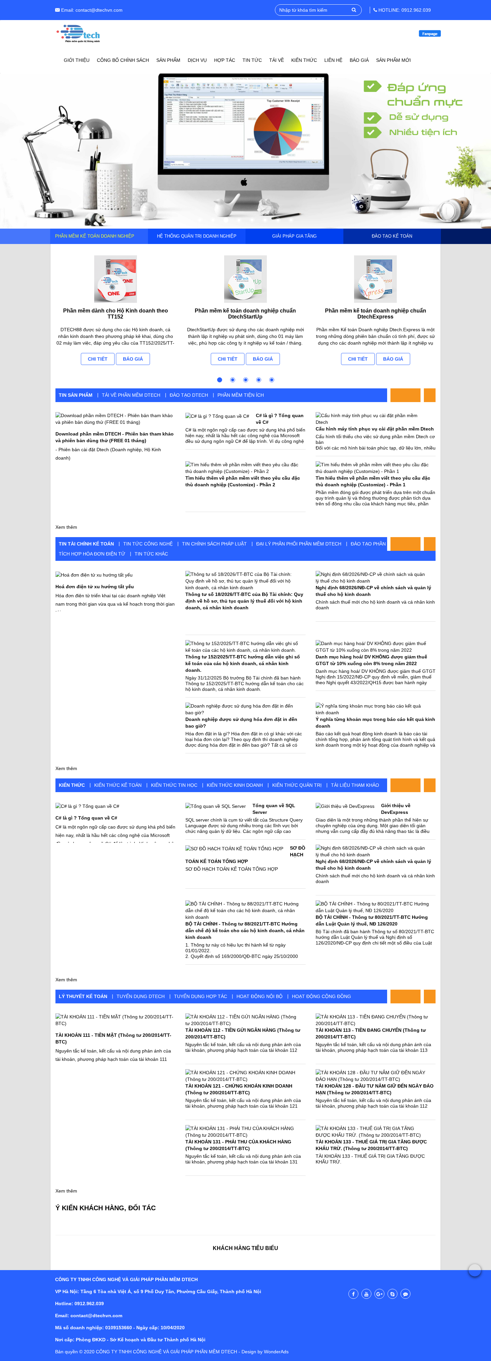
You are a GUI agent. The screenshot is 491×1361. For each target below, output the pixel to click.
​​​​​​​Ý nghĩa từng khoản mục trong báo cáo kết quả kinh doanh (375, 723)
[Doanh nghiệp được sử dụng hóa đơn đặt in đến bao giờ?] (242, 709)
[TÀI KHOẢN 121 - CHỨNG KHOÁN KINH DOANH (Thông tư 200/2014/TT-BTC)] (242, 1076)
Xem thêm (66, 527)
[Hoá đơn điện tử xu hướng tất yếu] (94, 574)
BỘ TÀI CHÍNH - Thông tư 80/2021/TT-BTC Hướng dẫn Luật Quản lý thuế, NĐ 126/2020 (372, 920)
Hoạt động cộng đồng (321, 996)
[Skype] (392, 1294)
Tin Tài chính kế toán (86, 543)
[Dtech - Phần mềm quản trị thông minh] (78, 33)
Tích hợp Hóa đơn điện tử (92, 553)
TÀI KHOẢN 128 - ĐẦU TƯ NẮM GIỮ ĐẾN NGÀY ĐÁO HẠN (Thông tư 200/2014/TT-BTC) (375, 1089)
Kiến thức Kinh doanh (235, 785)
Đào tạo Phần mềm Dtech (383, 543)
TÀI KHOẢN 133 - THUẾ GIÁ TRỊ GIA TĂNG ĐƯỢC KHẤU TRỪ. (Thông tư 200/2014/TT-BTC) (371, 1145)
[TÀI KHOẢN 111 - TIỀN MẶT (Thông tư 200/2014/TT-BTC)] (115, 1019)
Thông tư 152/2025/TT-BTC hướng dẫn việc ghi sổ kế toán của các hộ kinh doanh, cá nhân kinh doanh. (242, 663)
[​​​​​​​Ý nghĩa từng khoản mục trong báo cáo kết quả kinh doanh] (372, 709)
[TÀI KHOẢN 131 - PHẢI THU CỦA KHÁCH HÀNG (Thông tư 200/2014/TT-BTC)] (242, 1131)
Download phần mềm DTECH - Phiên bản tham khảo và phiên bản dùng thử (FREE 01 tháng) (114, 437)
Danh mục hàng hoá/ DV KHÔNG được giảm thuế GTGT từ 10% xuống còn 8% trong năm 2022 (371, 660)
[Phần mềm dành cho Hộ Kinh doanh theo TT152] (115, 278)
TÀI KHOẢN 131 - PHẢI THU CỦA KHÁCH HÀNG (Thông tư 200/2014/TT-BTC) (238, 1145)
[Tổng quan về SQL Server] (215, 805)
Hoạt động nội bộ (259, 996)
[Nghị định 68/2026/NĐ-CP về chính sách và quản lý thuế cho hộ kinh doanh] (372, 577)
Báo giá (133, 359)
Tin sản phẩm (76, 395)
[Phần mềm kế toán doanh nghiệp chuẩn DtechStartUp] (245, 278)
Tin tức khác (151, 553)
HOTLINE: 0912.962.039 (404, 10)
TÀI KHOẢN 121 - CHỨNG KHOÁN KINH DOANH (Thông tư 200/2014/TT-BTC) (238, 1089)
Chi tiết (98, 359)
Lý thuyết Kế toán (83, 996)
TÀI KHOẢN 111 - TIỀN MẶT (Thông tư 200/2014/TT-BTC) (113, 1038)
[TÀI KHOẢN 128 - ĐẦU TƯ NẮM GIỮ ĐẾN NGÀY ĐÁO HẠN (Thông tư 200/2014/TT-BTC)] (372, 1076)
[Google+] (379, 1294)
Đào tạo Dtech (189, 395)
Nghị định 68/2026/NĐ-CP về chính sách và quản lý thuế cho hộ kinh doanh (373, 591)
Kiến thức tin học (174, 785)
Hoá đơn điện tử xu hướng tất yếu (94, 586)
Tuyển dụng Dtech (141, 996)
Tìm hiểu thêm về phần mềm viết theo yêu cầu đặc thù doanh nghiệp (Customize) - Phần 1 (373, 481)
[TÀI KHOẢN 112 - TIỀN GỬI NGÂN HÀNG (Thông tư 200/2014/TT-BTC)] (242, 1020)
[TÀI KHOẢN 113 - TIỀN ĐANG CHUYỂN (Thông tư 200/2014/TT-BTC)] (372, 1020)
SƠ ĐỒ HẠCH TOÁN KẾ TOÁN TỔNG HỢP (245, 854)
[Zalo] (405, 1294)
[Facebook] (353, 1294)
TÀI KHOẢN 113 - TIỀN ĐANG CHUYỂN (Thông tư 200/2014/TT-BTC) (371, 1033)
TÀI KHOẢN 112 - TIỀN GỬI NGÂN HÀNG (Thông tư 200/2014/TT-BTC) (242, 1033)
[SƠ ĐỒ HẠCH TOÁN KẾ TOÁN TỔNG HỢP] (234, 848)
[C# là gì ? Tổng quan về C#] (217, 415)
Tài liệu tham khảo (355, 785)
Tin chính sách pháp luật (214, 543)
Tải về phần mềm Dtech (131, 395)
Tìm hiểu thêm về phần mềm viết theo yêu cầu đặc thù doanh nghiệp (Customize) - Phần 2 (242, 481)
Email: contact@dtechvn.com (91, 10)
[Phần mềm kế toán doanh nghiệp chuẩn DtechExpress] (375, 278)
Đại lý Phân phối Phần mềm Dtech (298, 543)
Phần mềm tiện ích (240, 395)
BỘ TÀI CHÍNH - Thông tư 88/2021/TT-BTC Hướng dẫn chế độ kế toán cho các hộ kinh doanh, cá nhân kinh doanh (245, 930)
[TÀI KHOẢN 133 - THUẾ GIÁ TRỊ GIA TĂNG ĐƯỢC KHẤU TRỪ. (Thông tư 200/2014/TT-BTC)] (372, 1131)
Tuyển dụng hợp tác (200, 996)
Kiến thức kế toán (118, 785)
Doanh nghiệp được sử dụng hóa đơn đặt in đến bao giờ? (241, 723)
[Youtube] (366, 1294)
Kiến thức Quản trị (297, 785)
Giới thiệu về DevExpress (396, 809)
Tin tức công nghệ (148, 543)
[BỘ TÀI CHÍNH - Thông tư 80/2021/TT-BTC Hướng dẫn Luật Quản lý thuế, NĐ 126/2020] (372, 907)
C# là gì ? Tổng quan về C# (86, 818)
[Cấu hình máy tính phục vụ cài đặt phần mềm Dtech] (372, 418)
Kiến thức (72, 785)
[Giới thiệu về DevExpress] (345, 805)
